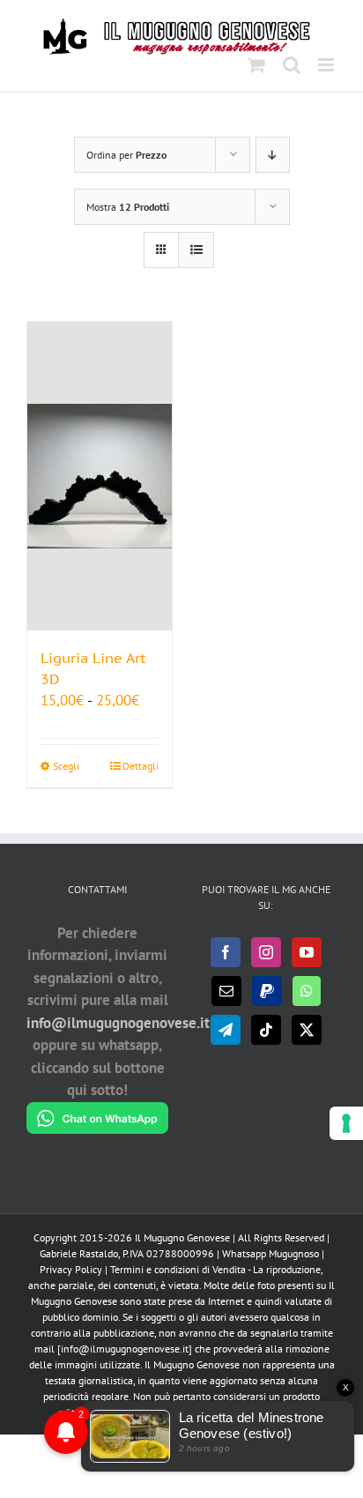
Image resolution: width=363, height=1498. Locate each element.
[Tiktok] (266, 1030)
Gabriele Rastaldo (79, 1253)
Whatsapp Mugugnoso (272, 1253)
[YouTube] (307, 952)
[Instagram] (266, 952)
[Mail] (226, 991)
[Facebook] (226, 952)
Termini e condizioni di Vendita (178, 1269)
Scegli (66, 765)
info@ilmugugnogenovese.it (118, 1022)
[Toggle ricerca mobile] (291, 65)
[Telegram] (226, 1030)
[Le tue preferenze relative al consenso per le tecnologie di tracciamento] (346, 1123)
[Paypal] (267, 991)
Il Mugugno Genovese (182, 1237)
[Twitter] (307, 1030)
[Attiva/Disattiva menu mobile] (327, 65)
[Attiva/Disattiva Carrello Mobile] (256, 65)
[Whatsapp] (307, 991)
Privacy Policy (71, 1269)
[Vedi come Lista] (196, 250)
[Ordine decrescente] (273, 155)
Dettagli (140, 765)
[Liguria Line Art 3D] (99, 476)
